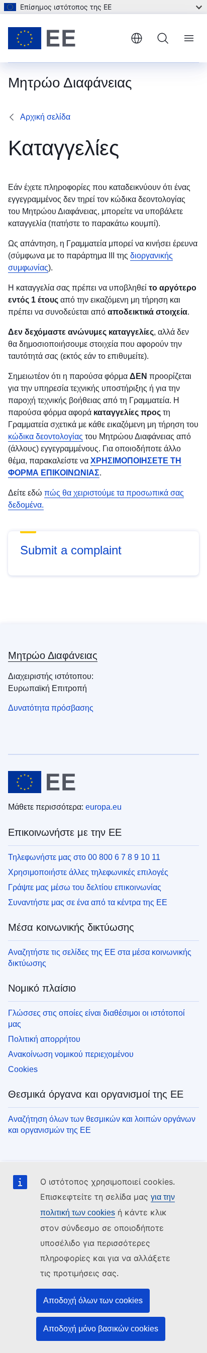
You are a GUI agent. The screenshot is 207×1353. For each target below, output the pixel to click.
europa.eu (103, 807)
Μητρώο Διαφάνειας (52, 655)
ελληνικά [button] (137, 38)
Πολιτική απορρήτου (44, 1039)
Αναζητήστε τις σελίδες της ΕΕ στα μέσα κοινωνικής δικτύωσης (99, 958)
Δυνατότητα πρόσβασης (50, 708)
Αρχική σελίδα (45, 117)
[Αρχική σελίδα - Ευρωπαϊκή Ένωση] (65, 38)
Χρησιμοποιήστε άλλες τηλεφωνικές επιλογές (88, 872)
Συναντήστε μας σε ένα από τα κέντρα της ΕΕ (87, 902)
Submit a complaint (71, 550)
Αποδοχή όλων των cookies (93, 1300)
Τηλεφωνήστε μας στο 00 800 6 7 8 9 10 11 (84, 857)
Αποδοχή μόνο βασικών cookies (100, 1328)
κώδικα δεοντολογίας (45, 436)
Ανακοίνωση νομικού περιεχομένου (71, 1054)
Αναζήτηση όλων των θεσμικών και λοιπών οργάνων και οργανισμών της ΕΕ (101, 1124)
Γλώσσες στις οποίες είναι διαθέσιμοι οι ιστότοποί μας (96, 1018)
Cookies (23, 1069)
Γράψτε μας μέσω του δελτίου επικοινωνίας (84, 887)
